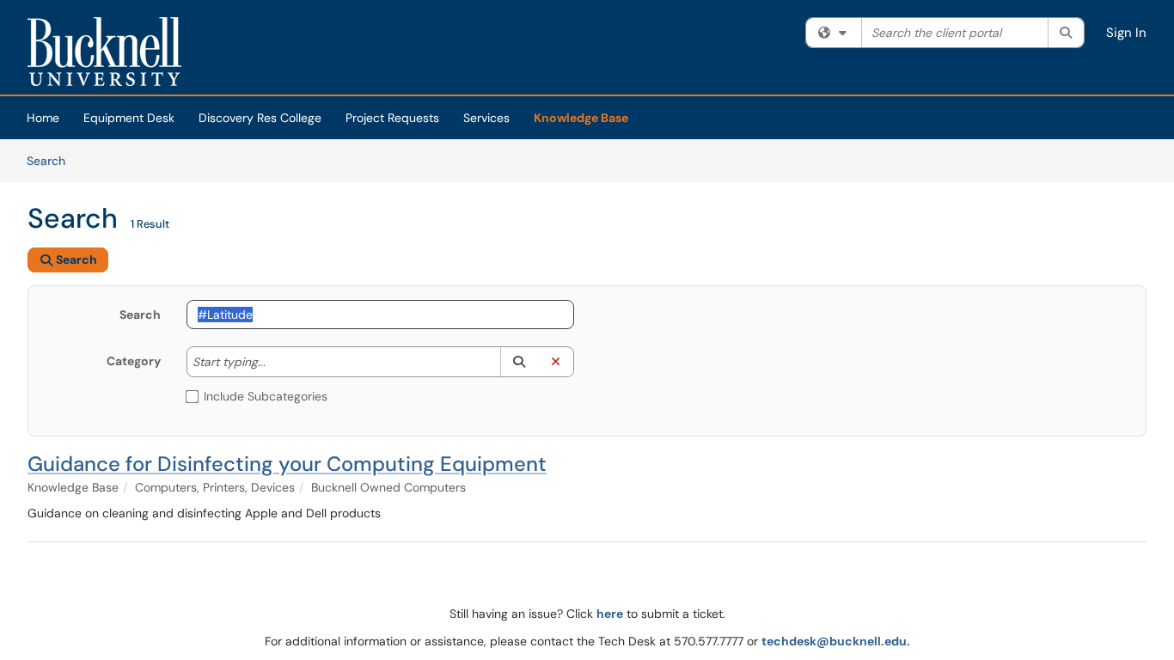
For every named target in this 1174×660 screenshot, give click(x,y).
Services (486, 117)
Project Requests (392, 117)
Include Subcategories (265, 396)
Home (43, 117)
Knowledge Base (581, 117)
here (609, 613)
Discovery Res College (260, 117)
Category (134, 361)
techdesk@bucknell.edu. (835, 641)
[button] (518, 361)
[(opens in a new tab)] (104, 51)
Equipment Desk (128, 117)
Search (52, 160)
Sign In (1126, 32)
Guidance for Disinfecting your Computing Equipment (287, 463)
